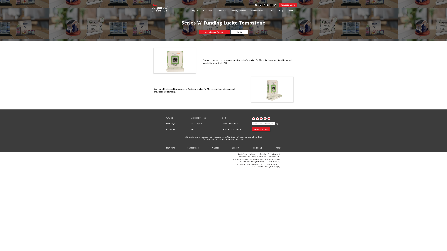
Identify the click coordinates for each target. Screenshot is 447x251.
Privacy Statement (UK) (240, 159)
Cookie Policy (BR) (257, 167)
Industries (221, 11)
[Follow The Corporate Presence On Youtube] (267, 5)
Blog (281, 11)
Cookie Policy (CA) (243, 162)
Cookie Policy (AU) (274, 162)
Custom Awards (257, 11)
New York (170, 148)
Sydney (278, 148)
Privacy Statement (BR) (272, 167)
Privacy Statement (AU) (242, 164)
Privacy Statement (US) (272, 159)
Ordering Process (238, 11)
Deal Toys (207, 11)
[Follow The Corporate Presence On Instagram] (271, 5)
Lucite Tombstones (230, 124)
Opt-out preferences (256, 159)
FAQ (271, 11)
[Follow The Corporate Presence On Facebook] (264, 5)
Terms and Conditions (231, 129)
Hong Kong (257, 148)
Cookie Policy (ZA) (257, 164)
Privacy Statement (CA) (258, 162)
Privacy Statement (274, 154)
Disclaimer (252, 154)
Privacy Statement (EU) (259, 157)
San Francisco (193, 148)
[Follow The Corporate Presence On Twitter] (275, 5)
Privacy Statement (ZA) (272, 164)
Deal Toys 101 (197, 124)
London (235, 148)
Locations (292, 11)
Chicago (215, 148)
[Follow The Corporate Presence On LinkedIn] (260, 5)
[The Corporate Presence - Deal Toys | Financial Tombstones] (160, 8)
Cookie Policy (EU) (244, 157)
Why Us (195, 11)
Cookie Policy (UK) (274, 157)
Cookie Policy (242, 154)
